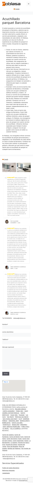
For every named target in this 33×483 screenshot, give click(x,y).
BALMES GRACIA (20, 409)
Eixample (21, 415)
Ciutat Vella (13, 415)
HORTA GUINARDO (9, 411)
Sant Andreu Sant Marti (10, 419)
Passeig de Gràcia (11, 444)
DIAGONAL (23, 424)
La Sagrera (13, 442)
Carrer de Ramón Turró (16, 437)
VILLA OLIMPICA (15, 428)
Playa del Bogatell (12, 446)
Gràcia (26, 440)
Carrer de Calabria (8, 435)
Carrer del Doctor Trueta (14, 438)
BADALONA (15, 424)
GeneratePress (23, 480)
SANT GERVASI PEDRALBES (11, 426)
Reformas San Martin (21, 417)
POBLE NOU (25, 426)
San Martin (10, 417)
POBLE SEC (19, 411)
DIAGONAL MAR (14, 421)
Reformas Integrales (8, 470)
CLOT (20, 419)
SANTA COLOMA (17, 423)
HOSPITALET (7, 424)
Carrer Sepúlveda (18, 440)
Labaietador (6, 473)
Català (17, 9)
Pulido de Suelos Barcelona (10, 468)
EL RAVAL (6, 428)
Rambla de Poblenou (14, 448)
